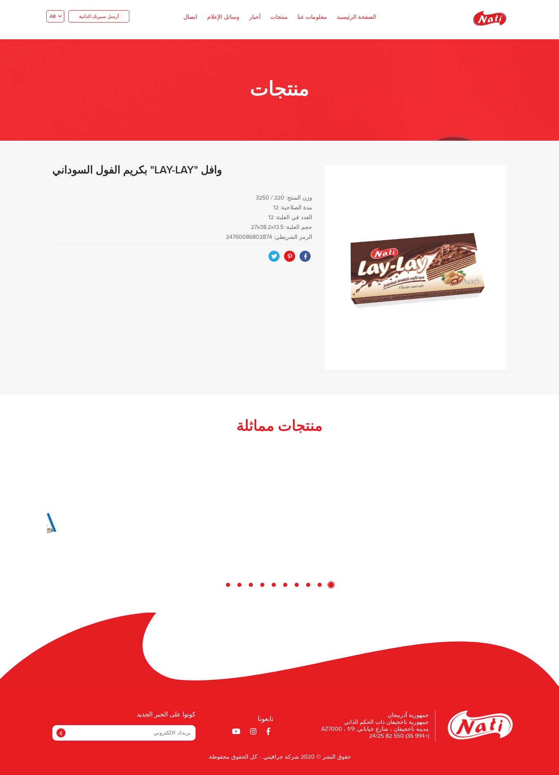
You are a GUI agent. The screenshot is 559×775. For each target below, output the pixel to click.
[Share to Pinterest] (289, 256)
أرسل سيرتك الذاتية (99, 16)
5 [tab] (285, 585)
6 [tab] (274, 585)
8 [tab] (251, 585)
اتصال (190, 17)
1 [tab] (331, 585)
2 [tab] (320, 585)
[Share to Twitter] (274, 256)
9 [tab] (239, 585)
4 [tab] (297, 585)
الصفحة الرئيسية (356, 17)
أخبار (255, 17)
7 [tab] (262, 585)
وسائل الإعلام (223, 17)
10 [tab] (228, 585)
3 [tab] (308, 585)
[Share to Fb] (305, 256)
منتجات (279, 17)
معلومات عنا (312, 17)
